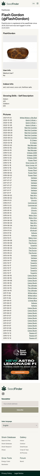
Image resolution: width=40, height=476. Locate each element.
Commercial (32, 203)
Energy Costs (6, 461)
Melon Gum (33, 238)
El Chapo (33, 140)
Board (22, 461)
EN (33, 3)
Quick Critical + (31, 120)
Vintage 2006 (32, 153)
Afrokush (33, 228)
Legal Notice (18, 473)
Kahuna (34, 233)
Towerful (33, 245)
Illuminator (5, 464)
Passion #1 (33, 333)
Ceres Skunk (32, 275)
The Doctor (33, 240)
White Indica (32, 293)
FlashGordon (6, 10)
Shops (4, 450)
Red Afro (33, 195)
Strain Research (7, 446)
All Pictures (23, 453)
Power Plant (32, 160)
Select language (7, 421)
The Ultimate (32, 286)
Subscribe (20, 410)
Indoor (22, 440)
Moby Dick (33, 215)
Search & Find (6, 440)
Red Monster (32, 145)
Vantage (34, 178)
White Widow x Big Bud (28, 118)
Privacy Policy (7, 473)
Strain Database (7, 443)
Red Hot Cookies (31, 128)
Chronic (34, 200)
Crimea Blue (32, 301)
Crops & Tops (24, 450)
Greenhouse (24, 446)
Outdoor (22, 443)
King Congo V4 (31, 163)
